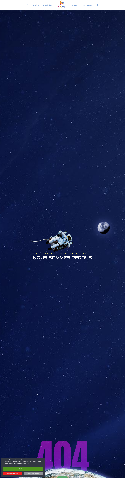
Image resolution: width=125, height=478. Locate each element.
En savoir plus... (25, 463)
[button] (90, 5)
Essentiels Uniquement (12, 473)
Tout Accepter (22, 468)
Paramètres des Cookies (33, 473)
